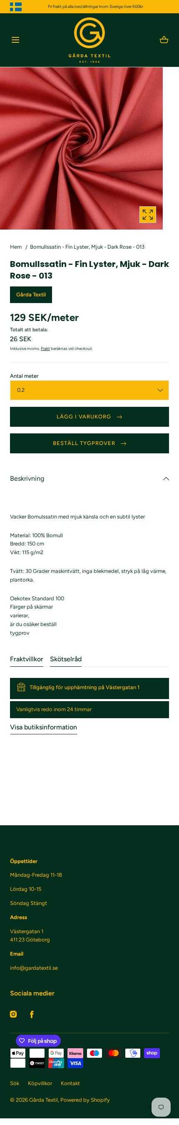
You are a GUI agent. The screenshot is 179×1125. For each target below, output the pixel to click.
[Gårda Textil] (89, 40)
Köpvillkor (40, 1083)
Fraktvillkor (26, 659)
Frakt (45, 348)
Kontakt (70, 1083)
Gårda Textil (43, 1100)
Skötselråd (66, 659)
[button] (15, 40)
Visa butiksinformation (43, 727)
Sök (14, 1083)
